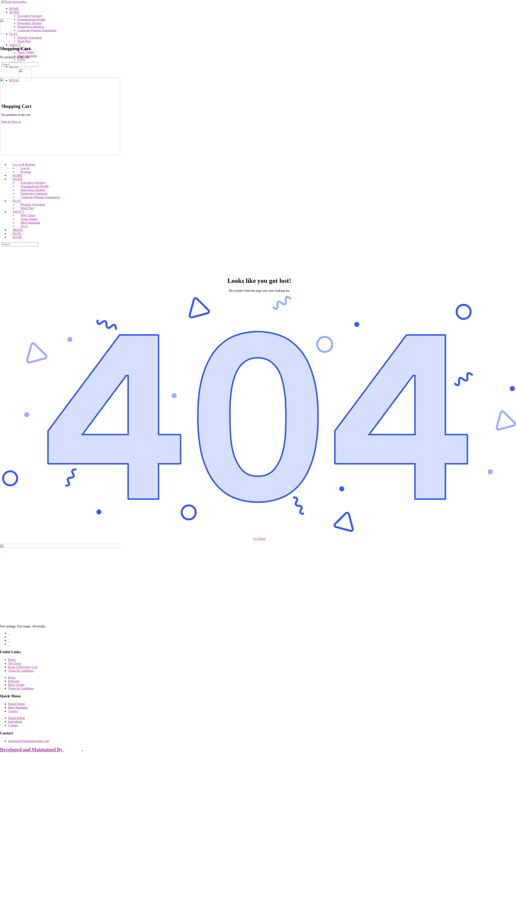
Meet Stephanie (18, 707)
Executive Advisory (30, 16)
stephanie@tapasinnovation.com (28, 741)
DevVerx (73, 749)
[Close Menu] (2, 157)
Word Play (24, 41)
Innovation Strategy (29, 23)
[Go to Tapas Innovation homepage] (13, 1)
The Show (14, 663)
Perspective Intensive (30, 26)
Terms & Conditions (21, 670)
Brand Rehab (16, 704)
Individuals (15, 721)
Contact (13, 711)
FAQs (21, 59)
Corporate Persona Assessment (36, 30)
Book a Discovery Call (22, 667)
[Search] (2, 36)
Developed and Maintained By (32, 749)
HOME (14, 8)
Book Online (16, 684)
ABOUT (15, 45)
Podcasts (13, 681)
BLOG (13, 66)
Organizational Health (31, 19)
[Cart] (2, 40)
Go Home (259, 538)
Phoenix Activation (29, 37)
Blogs (12, 659)
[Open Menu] (2, 17)
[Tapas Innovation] (60, 546)
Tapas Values (25, 52)
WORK (14, 12)
